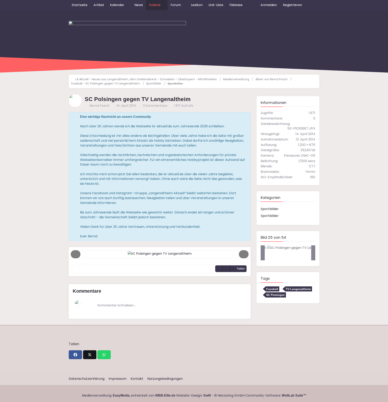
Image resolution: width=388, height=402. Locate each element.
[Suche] (312, 5)
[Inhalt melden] (226, 268)
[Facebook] (75, 354)
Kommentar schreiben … (116, 305)
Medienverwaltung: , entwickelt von (128, 395)
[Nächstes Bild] (244, 254)
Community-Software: (275, 395)
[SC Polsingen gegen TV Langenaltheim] (297, 247)
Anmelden (268, 5)
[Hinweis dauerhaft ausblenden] (244, 116)
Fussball (272, 289)
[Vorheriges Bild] (75, 254)
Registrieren (292, 5)
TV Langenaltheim (298, 289)
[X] (89, 354)
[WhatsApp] (104, 354)
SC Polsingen (275, 294)
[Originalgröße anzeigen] (218, 268)
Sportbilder (270, 209)
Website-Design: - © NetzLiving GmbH (210, 395)
